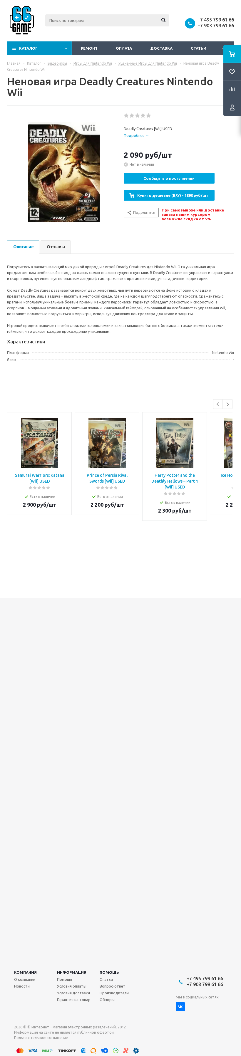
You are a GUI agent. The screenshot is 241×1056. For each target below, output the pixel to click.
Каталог (28, 48)
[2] (132, 115)
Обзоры (107, 1000)
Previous (218, 404)
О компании (24, 979)
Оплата (124, 48)
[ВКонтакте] (180, 1006)
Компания (25, 972)
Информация (71, 972)
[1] (126, 115)
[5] (149, 115)
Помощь (109, 972)
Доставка (161, 48)
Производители (114, 993)
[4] (143, 115)
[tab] (136, 135)
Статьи (198, 48)
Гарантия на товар (74, 1000)
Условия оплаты (71, 986)
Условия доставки (73, 993)
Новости (22, 986)
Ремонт (89, 48)
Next (227, 404)
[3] (137, 115)
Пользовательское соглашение (41, 1038)
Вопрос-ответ (112, 986)
